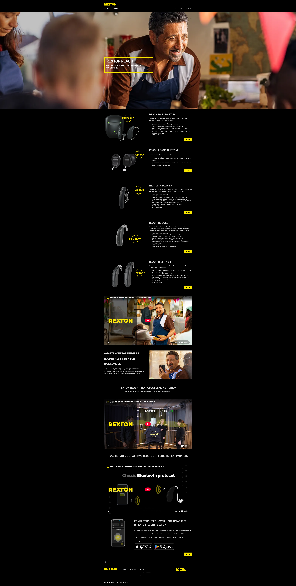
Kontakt (142, 569)
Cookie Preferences (145, 573)
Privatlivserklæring (123, 582)
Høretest (115, 8)
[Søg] (176, 8)
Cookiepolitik (107, 582)
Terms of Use (114, 582)
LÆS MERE (188, 170)
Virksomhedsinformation (129, 569)
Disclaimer (143, 576)
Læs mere (188, 140)
